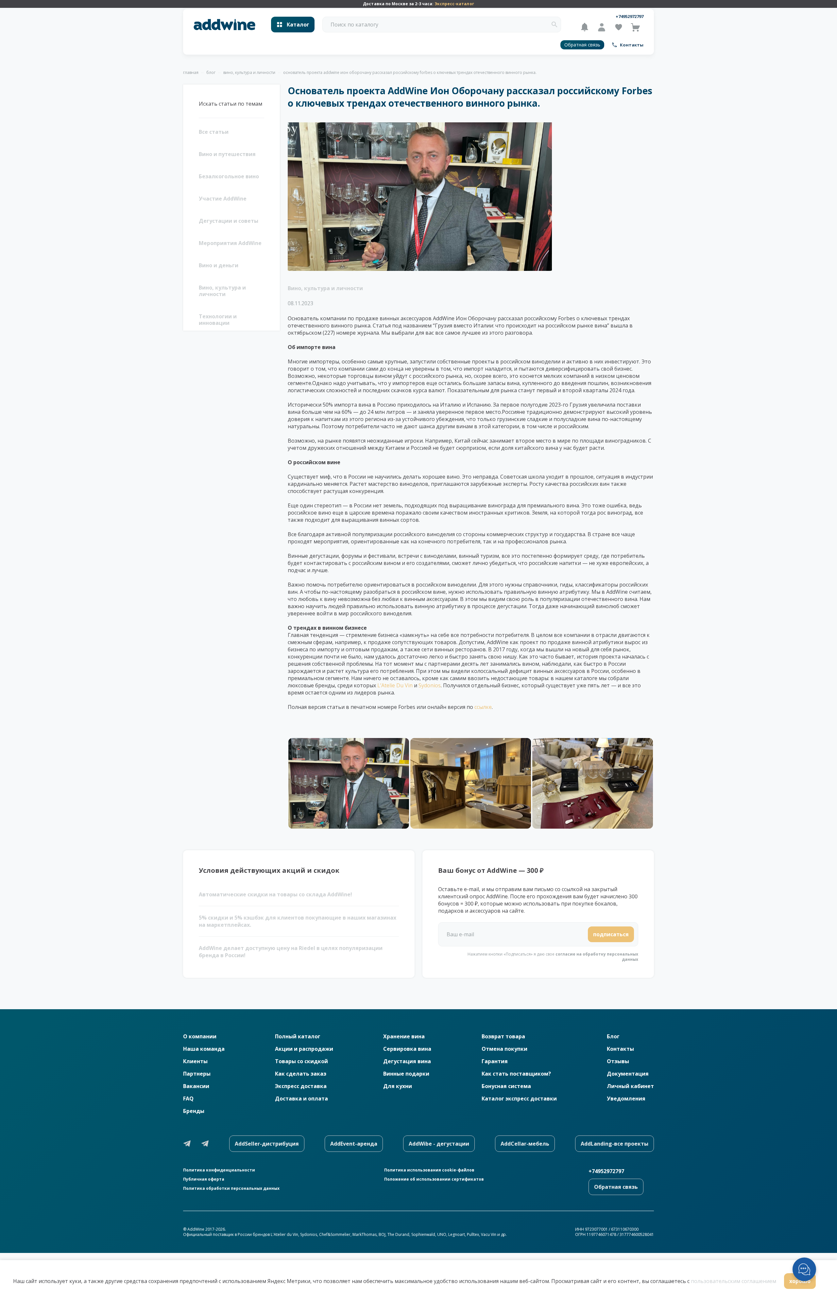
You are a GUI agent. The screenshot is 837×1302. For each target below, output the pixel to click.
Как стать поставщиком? (516, 1073)
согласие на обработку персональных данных (596, 956)
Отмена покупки (504, 1048)
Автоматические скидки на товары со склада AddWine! (275, 894)
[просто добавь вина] (224, 24)
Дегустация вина (407, 1061)
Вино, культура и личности (222, 291)
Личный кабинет (630, 1086)
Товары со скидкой (301, 1061)
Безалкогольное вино (229, 176)
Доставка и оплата (301, 1098)
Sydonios (429, 685)
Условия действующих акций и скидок (269, 870)
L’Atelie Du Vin (395, 685)
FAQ (188, 1098)
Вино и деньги (218, 265)
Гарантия (495, 1061)
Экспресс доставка (301, 1086)
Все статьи (214, 131)
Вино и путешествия (227, 154)
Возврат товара (503, 1036)
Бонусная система (506, 1086)
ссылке (483, 707)
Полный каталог (297, 1036)
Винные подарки (406, 1073)
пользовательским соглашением (733, 1281)
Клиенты (195, 1061)
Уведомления (626, 1098)
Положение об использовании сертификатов (434, 1179)
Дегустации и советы (228, 220)
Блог (613, 1036)
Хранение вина (404, 1036)
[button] (554, 24)
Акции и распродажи (304, 1048)
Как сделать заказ (300, 1073)
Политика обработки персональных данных (231, 1188)
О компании (199, 1036)
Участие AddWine (223, 198)
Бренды (193, 1111)
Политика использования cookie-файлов (429, 1170)
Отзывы (618, 1061)
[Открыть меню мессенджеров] (804, 1269)
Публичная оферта (203, 1179)
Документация (628, 1073)
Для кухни (397, 1086)
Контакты (620, 1048)
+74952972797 (629, 16)
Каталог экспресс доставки (519, 1098)
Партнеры (197, 1073)
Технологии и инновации (218, 319)
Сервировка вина (407, 1048)
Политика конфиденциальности (219, 1170)
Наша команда (204, 1048)
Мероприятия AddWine (230, 243)
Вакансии (196, 1086)
